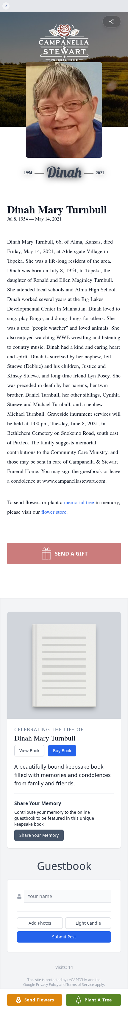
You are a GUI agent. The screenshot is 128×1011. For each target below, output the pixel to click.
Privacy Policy (47, 984)
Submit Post (64, 937)
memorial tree (79, 502)
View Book (29, 750)
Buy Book (62, 750)
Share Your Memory (39, 835)
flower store (53, 511)
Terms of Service (80, 984)
